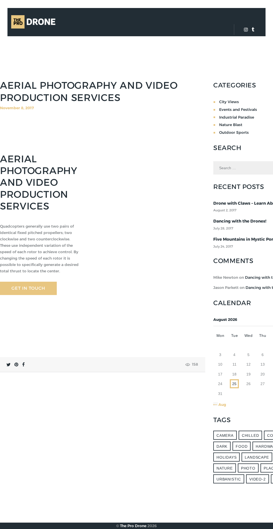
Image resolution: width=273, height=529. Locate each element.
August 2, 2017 (224, 210)
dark (221, 446)
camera (225, 435)
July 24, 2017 (223, 246)
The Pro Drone (133, 525)
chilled (250, 435)
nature (224, 468)
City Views (229, 101)
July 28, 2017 (223, 228)
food (241, 446)
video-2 (257, 479)
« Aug (220, 404)
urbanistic (228, 479)
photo (248, 468)
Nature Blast (230, 124)
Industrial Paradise (236, 117)
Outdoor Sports (234, 132)
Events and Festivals (238, 109)
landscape (257, 457)
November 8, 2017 (17, 108)
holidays (226, 457)
